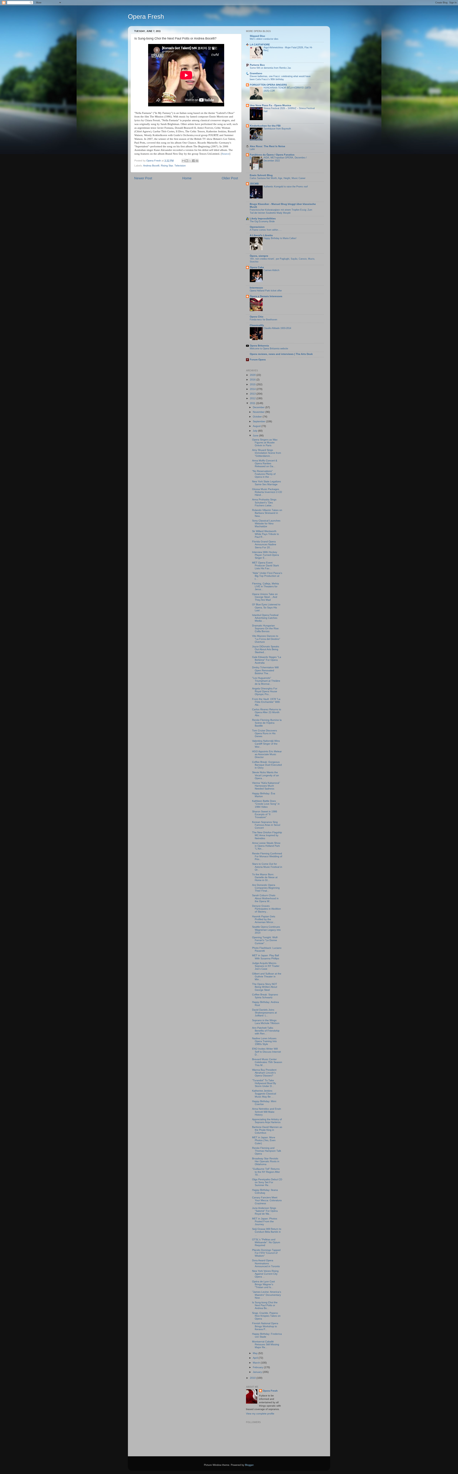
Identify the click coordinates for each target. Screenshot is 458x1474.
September (259, 421)
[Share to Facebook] (193, 161)
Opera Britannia (259, 345)
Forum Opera (258, 359)
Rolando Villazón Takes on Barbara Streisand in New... (267, 513)
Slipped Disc (257, 36)
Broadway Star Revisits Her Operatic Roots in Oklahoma (265, 1161)
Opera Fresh (146, 16)
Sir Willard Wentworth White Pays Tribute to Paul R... (265, 534)
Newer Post (143, 178)
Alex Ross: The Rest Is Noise (267, 146)
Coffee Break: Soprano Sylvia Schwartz (265, 996)
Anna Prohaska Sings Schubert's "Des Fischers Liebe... (264, 502)
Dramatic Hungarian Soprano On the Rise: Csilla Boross (265, 628)
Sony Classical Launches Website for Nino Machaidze (266, 523)
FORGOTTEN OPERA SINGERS (268, 84)
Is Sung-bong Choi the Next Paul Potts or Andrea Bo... (264, 1305)
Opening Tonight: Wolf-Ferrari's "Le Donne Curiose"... (265, 940)
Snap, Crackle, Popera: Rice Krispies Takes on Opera (266, 1316)
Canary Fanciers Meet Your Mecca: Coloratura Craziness (267, 1200)
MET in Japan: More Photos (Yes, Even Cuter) (264, 1140)
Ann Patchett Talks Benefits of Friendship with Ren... (265, 1031)
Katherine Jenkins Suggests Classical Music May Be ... (264, 1093)
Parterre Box (257, 65)
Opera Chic (256, 316)
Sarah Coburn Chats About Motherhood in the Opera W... (265, 898)
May (255, 1353)
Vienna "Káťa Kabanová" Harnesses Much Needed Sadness (266, 786)
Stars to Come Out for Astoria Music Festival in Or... (267, 867)
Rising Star (167, 165)
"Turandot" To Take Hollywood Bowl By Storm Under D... (264, 1083)
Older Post (230, 178)
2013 (253, 393)
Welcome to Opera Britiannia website (269, 348)
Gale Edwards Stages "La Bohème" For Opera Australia (266, 660)
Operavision (257, 227)
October (258, 416)
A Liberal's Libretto (261, 235)
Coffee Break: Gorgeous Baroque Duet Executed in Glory (267, 765)
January (258, 1372)
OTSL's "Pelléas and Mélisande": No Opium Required (266, 1242)
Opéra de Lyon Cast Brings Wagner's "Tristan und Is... (263, 1284)
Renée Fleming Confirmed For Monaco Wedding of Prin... (267, 856)
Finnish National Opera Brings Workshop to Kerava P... (265, 1326)
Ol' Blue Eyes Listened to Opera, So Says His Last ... (266, 607)
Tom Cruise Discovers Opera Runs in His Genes (264, 733)
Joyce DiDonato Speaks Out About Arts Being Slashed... (265, 649)
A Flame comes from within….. (266, 229)
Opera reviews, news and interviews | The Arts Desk (281, 354)
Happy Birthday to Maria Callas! (280, 238)
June (256, 435)
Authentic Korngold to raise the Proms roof (286, 186)
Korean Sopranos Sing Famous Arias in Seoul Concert (266, 825)
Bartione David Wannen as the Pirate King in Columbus (267, 1130)
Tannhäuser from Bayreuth (277, 128)
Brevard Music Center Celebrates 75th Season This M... (267, 1062)
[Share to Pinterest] (197, 161)
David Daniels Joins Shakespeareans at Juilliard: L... (264, 1012)
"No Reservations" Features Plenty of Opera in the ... (264, 474)
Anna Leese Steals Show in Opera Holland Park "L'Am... (266, 846)
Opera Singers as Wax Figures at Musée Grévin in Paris (264, 442)
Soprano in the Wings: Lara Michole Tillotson (265, 1022)
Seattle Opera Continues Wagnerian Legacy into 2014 (266, 930)
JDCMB (254, 183)
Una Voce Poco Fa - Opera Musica (270, 105)
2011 (253, 403)
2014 (253, 389)
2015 (253, 384)
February (258, 1367)
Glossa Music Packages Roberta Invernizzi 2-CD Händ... (267, 492)
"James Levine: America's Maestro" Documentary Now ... (266, 1295)
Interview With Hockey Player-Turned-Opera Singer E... (265, 555)
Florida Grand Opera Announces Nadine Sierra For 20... (264, 544)
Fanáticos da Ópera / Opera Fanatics (272, 154)
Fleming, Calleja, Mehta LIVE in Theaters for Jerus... (265, 586)
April (256, 1358)
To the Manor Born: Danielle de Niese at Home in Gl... (264, 877)
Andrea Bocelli (151, 165)
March (257, 1362)
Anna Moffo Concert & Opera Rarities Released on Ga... (264, 463)
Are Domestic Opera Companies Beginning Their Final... (266, 888)
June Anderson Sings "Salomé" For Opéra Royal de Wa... (265, 1211)
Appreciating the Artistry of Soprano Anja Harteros (267, 1121)
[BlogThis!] (187, 161)
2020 (253, 375)
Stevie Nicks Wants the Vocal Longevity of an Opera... (265, 775)
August (257, 426)
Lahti (252, 149)
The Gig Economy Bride (262, 221)
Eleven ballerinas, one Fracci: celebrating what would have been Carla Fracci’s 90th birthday (280, 78)
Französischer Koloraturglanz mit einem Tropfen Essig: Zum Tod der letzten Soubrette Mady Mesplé (281, 211)
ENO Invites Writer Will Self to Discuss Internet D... (266, 1051)
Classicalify (257, 325)
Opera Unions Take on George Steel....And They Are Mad (265, 597)
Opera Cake (257, 267)
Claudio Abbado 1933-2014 (277, 328)
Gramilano (256, 73)
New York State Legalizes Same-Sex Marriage (266, 483)
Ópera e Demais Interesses (266, 296)
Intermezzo (256, 287)
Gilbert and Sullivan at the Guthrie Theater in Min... (266, 976)
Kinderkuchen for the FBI (265, 125)
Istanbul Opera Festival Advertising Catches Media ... (265, 618)
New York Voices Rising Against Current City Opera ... (265, 1274)
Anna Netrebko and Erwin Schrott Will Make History (266, 1112)
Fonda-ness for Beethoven (263, 319)
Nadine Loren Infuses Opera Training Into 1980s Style (264, 1041)
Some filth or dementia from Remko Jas (270, 68)
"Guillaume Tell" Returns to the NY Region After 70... (266, 1172)
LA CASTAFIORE (260, 44)
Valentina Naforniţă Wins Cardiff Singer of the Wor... (266, 744)
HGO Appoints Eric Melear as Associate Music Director (267, 754)
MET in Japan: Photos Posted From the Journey (264, 1221)
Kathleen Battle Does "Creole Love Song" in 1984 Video (266, 804)
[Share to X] (190, 161)
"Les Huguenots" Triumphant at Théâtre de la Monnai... (266, 681)
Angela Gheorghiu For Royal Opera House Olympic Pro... (264, 691)
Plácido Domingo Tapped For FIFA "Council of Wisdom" (266, 1253)
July (255, 430)
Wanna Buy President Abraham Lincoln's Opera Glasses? (264, 1073)
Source (225, 153)
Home (187, 178)
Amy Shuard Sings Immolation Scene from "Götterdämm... (266, 453)
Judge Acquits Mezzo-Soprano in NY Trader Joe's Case (265, 966)
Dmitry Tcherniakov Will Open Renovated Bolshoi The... (265, 670)
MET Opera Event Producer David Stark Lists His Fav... (265, 565)
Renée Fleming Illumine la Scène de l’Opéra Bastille (267, 723)
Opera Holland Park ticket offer (266, 290)
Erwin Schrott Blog (261, 175)
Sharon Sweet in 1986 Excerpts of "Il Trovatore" (264, 814)
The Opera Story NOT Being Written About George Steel (264, 987)
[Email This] (183, 161)
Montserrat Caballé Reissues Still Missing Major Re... (265, 1344)
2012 (253, 398)
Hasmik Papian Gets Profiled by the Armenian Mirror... (263, 919)
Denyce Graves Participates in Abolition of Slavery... (266, 909)
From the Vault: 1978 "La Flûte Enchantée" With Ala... (266, 702)
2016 (253, 379)
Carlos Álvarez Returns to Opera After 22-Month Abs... (266, 712)
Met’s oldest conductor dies (264, 39)
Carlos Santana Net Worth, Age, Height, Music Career (277, 178)
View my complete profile (260, 1413)
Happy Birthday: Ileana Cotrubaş (265, 1191)
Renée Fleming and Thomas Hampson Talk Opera (266, 1151)
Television (180, 165)
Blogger (249, 1465)
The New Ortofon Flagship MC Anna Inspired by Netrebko (267, 835)
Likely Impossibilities (263, 218)
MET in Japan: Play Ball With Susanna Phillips (265, 957)
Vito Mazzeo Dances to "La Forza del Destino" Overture (266, 639)
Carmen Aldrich (271, 270)
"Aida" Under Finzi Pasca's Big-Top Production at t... (267, 576)
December (259, 407)
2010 (253, 1378)
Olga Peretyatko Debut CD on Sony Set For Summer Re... (267, 1182)
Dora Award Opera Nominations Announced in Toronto (266, 1263)
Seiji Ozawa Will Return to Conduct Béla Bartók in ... (266, 1232)
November (259, 412)
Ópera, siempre (259, 256)
